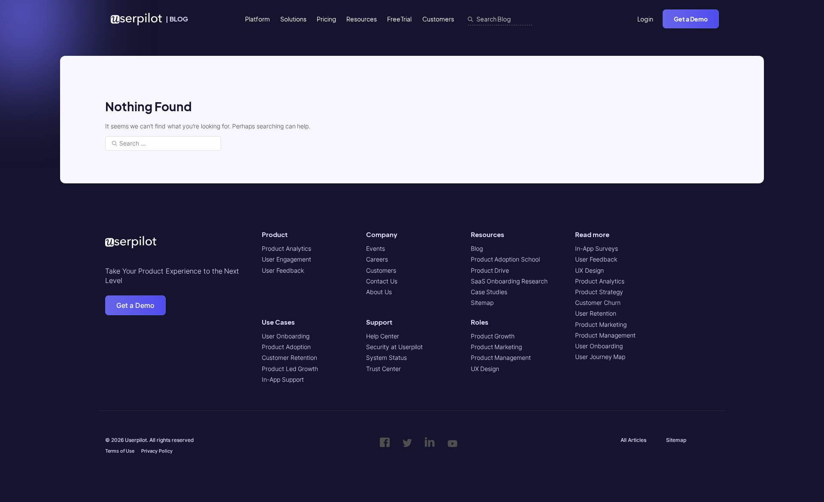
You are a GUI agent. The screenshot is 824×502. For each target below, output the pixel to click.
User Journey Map (600, 356)
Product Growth (493, 336)
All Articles (633, 440)
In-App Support (283, 379)
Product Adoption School (505, 259)
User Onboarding (285, 336)
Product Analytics (286, 248)
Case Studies (489, 291)
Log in (645, 19)
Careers (377, 259)
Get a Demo (691, 19)
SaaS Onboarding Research (509, 281)
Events (375, 248)
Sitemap (482, 302)
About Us (379, 291)
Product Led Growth (290, 368)
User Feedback (283, 270)
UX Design (485, 368)
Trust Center (383, 368)
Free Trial (399, 19)
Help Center (382, 336)
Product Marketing (496, 346)
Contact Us (381, 281)
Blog (477, 248)
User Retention (595, 313)
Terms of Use (119, 451)
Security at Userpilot (394, 346)
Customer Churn (598, 302)
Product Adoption (286, 346)
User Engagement (286, 259)
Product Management (501, 357)
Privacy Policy (157, 451)
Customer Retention (289, 357)
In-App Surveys (596, 248)
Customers (438, 19)
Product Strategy (599, 291)
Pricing (326, 19)
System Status (386, 357)
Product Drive (490, 270)
